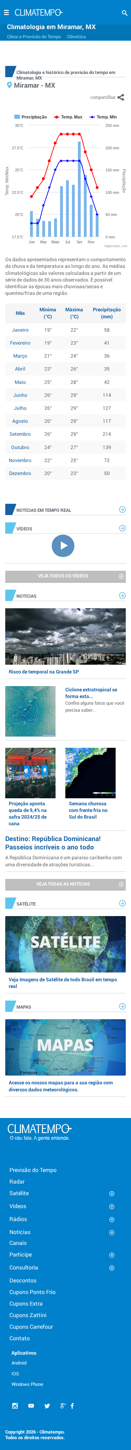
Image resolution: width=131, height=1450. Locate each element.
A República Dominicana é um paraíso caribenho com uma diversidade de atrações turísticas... (63, 860)
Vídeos (17, 1206)
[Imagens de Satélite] (65, 944)
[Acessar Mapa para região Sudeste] (65, 1047)
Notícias (19, 1231)
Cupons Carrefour (31, 1326)
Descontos (22, 1280)
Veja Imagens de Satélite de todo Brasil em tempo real (63, 982)
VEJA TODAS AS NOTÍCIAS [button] (63, 884)
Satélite (19, 1193)
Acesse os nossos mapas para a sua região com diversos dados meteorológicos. (61, 1085)
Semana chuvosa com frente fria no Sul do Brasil (88, 810)
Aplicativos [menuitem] (24, 1352)
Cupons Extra (26, 1303)
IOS (15, 1373)
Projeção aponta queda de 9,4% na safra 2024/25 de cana (28, 813)
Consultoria (23, 1267)
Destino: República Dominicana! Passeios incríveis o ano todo (53, 842)
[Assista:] (65, 545)
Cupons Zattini (27, 1315)
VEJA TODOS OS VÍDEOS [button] (63, 575)
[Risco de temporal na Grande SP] (65, 636)
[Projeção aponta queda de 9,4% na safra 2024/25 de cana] (30, 773)
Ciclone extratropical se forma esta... (94, 699)
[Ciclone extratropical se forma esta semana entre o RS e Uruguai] (30, 711)
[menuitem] (32, 1362)
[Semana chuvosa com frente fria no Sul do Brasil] (90, 773)
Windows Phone (27, 1384)
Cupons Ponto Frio (32, 1291)
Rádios (18, 1218)
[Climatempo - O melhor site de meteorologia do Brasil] (39, 13)
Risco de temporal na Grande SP (44, 671)
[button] (125, 13)
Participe (20, 1254)
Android (19, 1363)
